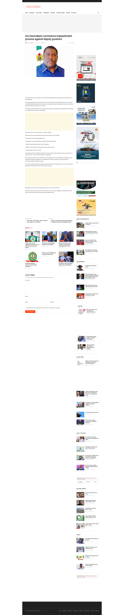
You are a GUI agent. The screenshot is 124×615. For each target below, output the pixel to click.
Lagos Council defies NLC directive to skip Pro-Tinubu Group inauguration (91, 241)
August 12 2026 (89, 244)
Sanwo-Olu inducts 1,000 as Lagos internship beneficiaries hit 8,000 (91, 466)
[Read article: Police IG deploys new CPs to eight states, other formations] (80, 287)
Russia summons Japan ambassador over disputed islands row (90, 421)
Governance (46, 12)
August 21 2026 (29, 249)
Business (53, 12)
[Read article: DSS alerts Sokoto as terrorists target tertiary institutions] (32, 257)
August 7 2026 (88, 288)
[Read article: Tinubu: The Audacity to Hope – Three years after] (80, 566)
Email (26, 302)
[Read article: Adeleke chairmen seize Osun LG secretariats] (80, 225)
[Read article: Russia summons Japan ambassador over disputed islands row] (80, 422)
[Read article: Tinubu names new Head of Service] (80, 268)
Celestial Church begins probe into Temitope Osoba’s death (91, 338)
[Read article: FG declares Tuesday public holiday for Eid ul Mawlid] (49, 236)
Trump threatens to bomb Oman (91, 412)
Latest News (39, 12)
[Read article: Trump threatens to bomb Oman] (80, 414)
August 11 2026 (89, 526)
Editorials (73, 12)
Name (27, 296)
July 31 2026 (88, 567)
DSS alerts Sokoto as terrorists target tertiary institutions (31, 265)
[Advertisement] (62, 23)
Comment (27, 280)
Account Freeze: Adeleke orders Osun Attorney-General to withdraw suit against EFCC (92, 456)
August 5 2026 (88, 558)
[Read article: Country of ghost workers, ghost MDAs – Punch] (80, 526)
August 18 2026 (89, 234)
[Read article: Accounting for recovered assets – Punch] (80, 510)
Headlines (31, 12)
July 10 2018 (37, 42)
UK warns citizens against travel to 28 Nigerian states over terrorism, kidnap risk (91, 362)
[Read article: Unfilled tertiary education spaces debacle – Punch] (80, 502)
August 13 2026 (90, 340)
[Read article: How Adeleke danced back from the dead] (80, 541)
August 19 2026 (89, 268)
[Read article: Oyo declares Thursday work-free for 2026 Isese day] (80, 449)
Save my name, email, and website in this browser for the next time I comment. (43, 307)
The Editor (31, 42)
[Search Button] (98, 12)
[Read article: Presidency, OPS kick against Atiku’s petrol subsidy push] (66, 257)
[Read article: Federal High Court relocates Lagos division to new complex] (80, 252)
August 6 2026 (88, 296)
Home (26, 12)
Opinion (68, 12)
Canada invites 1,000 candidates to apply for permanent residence (92, 404)
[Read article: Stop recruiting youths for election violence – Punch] (80, 518)
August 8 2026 (88, 279)
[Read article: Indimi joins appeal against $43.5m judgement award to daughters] (82, 347)
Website (52, 302)
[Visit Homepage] (33, 6)
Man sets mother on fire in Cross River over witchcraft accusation (92, 311)
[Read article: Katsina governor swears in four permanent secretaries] (80, 296)
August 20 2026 (90, 313)
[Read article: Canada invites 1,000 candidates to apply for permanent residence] (80, 404)
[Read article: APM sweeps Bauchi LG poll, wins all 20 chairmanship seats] (80, 234)
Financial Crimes (60, 12)
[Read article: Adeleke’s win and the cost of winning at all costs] (80, 549)
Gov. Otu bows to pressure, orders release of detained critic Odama (92, 438)
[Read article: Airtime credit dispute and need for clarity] (80, 558)
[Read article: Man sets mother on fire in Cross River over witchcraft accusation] (82, 311)
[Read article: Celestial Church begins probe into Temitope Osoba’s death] (82, 338)
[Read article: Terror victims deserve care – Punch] (80, 495)
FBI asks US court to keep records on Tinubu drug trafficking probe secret (65, 244)
